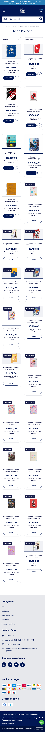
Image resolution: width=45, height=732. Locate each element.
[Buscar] (40, 18)
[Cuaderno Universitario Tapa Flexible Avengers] (39, 173)
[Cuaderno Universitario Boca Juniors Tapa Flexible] (17, 78)
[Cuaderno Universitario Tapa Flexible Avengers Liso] (17, 216)
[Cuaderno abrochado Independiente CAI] (39, 125)
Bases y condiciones (9, 624)
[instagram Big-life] (4, 664)
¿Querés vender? (8, 615)
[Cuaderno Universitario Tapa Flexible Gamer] (17, 168)
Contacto (5, 620)
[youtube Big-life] (16, 664)
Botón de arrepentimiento (12, 720)
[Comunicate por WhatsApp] (41, 722)
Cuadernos (24, 27)
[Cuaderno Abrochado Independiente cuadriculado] (39, 74)
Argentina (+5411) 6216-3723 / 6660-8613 (20, 640)
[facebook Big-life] (10, 664)
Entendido (39, 729)
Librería (14, 27)
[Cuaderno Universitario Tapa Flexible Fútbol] (17, 121)
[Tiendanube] (8, 724)
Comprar (8, 78)
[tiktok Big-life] (22, 664)
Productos (5, 611)
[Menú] (4, 11)
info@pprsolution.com (13, 644)
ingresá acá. (38, 718)
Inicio (8, 27)
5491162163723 (10, 636)
